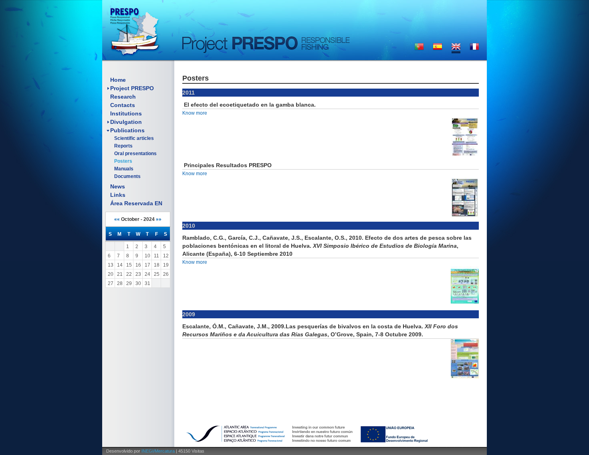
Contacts (122, 105)
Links (117, 195)
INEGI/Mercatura (158, 451)
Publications (127, 130)
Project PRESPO (132, 88)
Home (118, 80)
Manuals (123, 169)
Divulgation (126, 122)
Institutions (126, 113)
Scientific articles (134, 138)
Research (123, 96)
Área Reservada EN (136, 203)
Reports (123, 146)
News (117, 186)
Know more (194, 113)
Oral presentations (135, 153)
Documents (127, 176)
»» (158, 219)
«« (117, 219)
